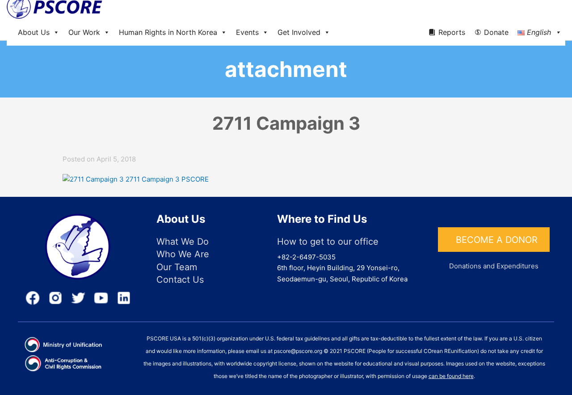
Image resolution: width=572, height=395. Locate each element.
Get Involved (299, 32)
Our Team (176, 267)
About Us (34, 32)
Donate (496, 32)
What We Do (182, 241)
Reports (451, 32)
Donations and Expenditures (493, 266)
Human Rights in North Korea (168, 32)
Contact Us (180, 279)
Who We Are (182, 254)
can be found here (451, 376)
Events (247, 32)
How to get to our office (328, 241)
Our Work (84, 32)
